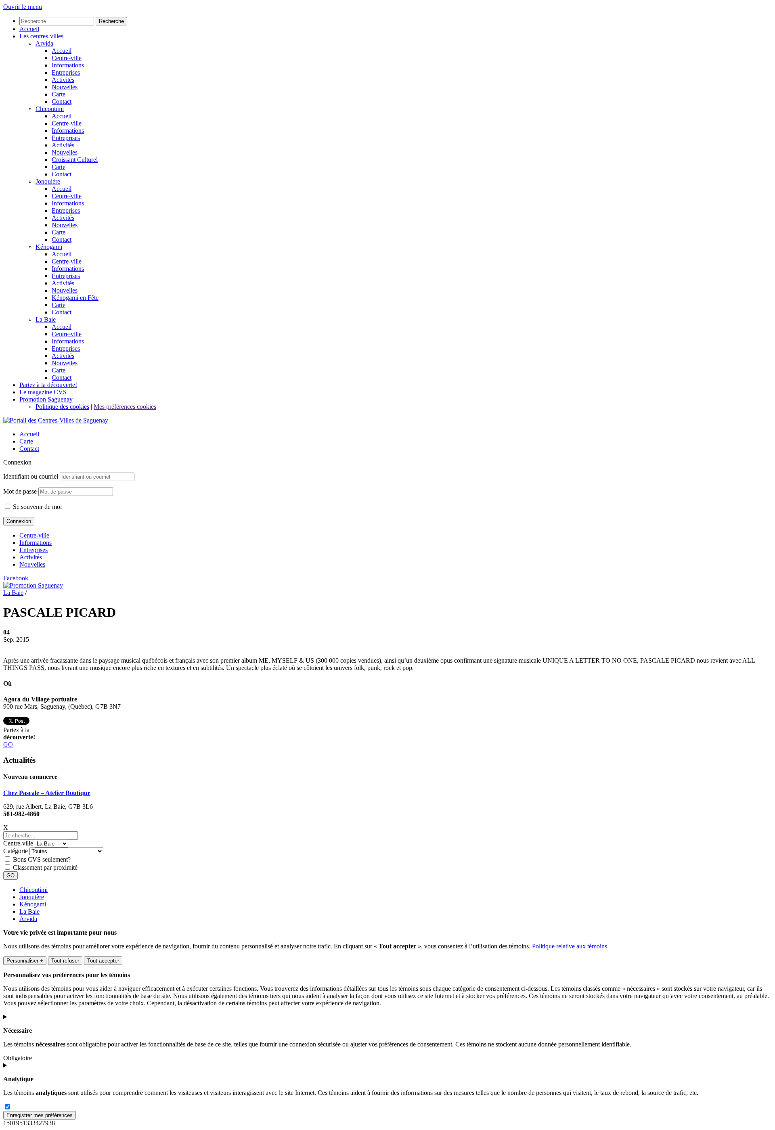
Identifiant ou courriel (30, 476)
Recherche (111, 21)
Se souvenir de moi (36, 506)
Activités (30, 557)
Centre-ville (34, 535)
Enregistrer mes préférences (39, 1115)
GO (8, 744)
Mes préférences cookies (125, 406)
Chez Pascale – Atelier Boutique (46, 792)
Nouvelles (32, 564)
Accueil (29, 434)
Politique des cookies (62, 406)
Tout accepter (103, 961)
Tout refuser (65, 961)
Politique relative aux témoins (569, 946)
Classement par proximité (45, 867)
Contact (29, 448)
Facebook (15, 578)
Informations (35, 542)
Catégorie (15, 851)
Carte (26, 441)
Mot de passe (20, 491)
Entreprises (33, 549)
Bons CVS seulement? (42, 859)
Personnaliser (24, 961)
